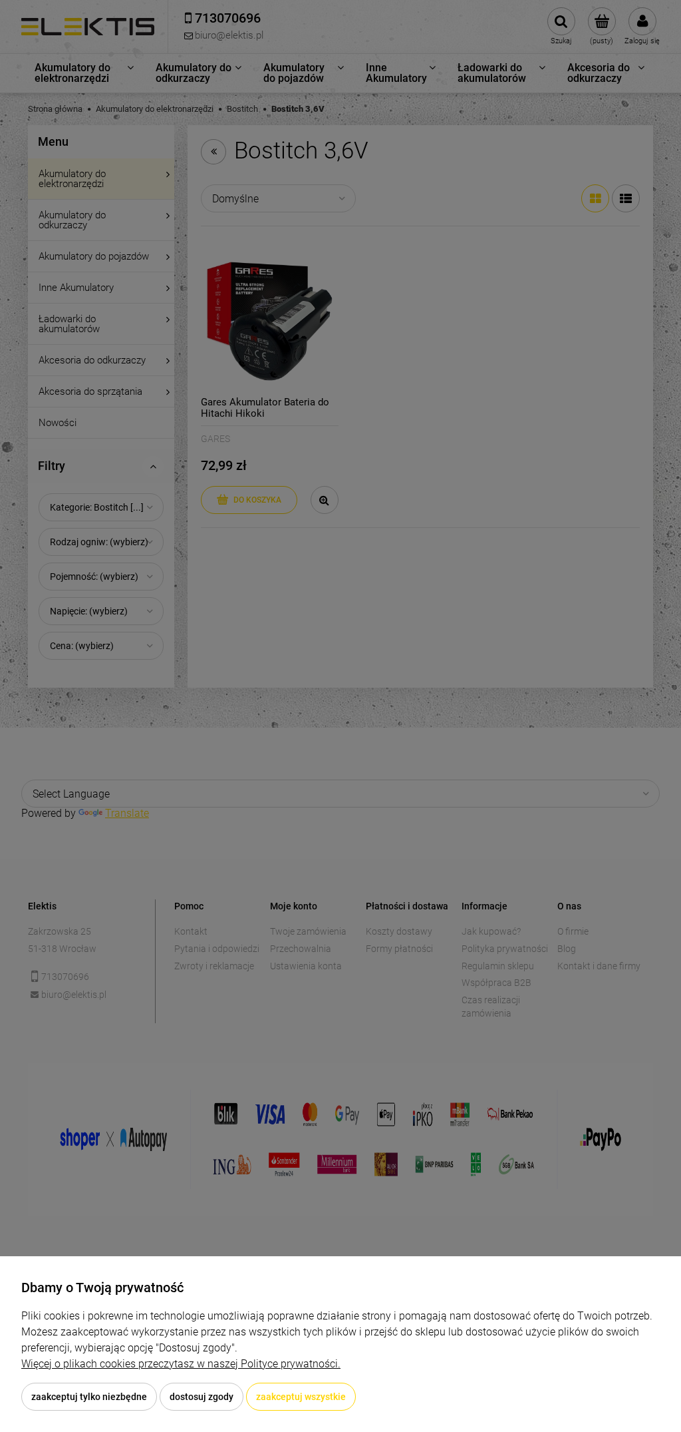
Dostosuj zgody (201, 1396)
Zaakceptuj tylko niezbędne (89, 1396)
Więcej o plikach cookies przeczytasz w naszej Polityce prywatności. (180, 1363)
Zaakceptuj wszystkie (301, 1396)
